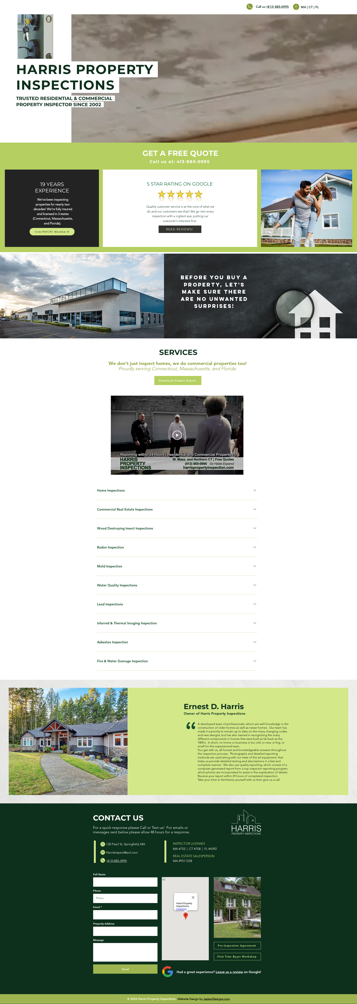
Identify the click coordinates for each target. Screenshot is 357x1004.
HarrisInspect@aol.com (122, 852)
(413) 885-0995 (277, 7)
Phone (97, 890)
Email (96, 907)
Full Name (99, 874)
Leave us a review (229, 972)
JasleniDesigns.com (216, 999)
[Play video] (177, 435)
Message (98, 940)
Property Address (103, 923)
